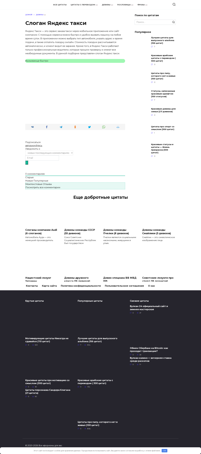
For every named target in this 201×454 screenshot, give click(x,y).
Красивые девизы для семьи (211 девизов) (163, 110)
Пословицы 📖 (125, 5)
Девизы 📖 (107, 5)
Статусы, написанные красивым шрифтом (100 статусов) (163, 94)
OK (164, 450)
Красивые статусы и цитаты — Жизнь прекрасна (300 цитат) (162, 148)
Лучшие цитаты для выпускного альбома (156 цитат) (162, 40)
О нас (151, 286)
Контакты (32, 286)
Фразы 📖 (142, 5)
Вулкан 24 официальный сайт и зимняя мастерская (149, 308)
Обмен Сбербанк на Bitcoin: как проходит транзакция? (149, 349)
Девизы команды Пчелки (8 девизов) (116, 231)
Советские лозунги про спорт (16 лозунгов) (158, 279)
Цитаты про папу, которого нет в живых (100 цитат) (163, 76)
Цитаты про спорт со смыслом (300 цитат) (162, 128)
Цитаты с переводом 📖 (84, 5)
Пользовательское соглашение (124, 286)
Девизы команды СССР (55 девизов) (79, 231)
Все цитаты (60, 5)
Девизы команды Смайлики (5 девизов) (156, 231)
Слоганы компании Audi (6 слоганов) (41, 231)
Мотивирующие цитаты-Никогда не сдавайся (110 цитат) (47, 340)
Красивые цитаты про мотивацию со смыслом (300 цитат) (47, 381)
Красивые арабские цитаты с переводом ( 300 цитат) (163, 58)
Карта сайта (49, 286)
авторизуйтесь (33, 145)
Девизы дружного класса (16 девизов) (77, 279)
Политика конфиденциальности (81, 286)
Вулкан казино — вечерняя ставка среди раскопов (150, 359)
